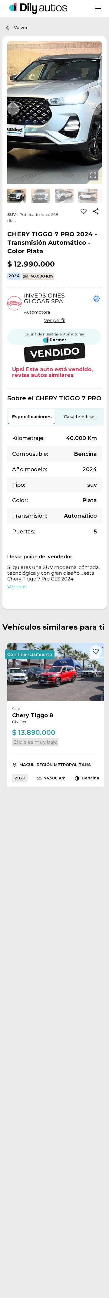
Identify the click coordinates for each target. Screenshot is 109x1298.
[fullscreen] (93, 175)
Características (80, 416)
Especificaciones (32, 416)
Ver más (17, 587)
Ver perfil (54, 320)
